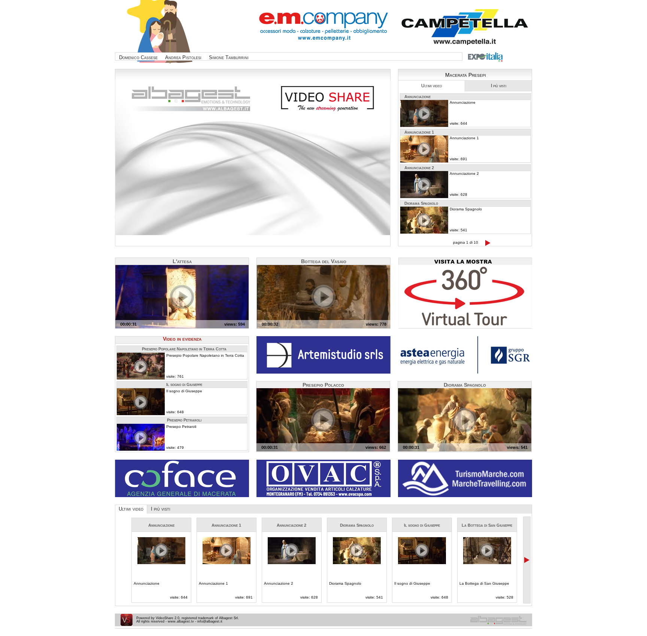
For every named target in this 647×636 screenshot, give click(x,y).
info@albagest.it (209, 621)
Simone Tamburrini (229, 57)
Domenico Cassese (138, 57)
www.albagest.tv (181, 621)
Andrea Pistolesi (183, 57)
